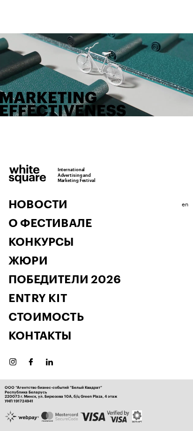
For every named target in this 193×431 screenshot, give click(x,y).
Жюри (28, 260)
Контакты (40, 335)
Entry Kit (37, 298)
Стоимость (46, 317)
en (185, 203)
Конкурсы (41, 242)
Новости (37, 204)
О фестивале (50, 223)
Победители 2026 (64, 279)
